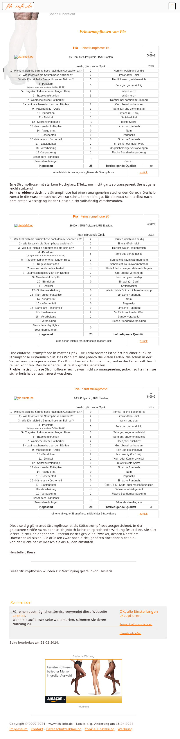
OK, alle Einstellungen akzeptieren (139, 613)
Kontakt (37, 729)
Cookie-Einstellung (100, 729)
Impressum (18, 729)
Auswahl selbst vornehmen (136, 624)
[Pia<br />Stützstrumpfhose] (24, 398)
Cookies (19, 615)
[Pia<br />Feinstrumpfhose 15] (23, 56)
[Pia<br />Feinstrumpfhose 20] (23, 225)
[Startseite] (18, 6)
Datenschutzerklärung (64, 729)
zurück (144, 172)
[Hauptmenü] (172, 6)
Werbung (125, 729)
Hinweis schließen (130, 633)
